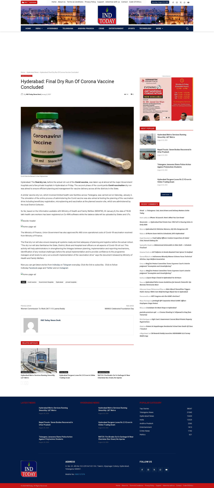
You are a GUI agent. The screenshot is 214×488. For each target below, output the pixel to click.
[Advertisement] (107, 50)
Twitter (49, 268)
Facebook (33, 268)
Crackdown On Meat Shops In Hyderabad (161, 308)
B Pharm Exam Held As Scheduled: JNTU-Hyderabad (165, 233)
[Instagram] (177, 2)
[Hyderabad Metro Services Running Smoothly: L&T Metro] (39, 360)
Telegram (67, 265)
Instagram (64, 268)
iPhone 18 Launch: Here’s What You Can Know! (167, 217)
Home (23, 72)
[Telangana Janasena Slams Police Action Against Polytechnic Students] (148, 169)
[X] (180, 2)
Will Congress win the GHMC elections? (165, 296)
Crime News (63, 372)
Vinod (142, 210)
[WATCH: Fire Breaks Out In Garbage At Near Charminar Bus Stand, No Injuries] (116, 360)
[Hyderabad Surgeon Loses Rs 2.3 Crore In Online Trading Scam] (77, 360)
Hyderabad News (33, 72)
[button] (52, 21)
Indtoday (56, 265)
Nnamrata (143, 222)
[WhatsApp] (184, 2)
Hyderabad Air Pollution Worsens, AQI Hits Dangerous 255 (167, 229)
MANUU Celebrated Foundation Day (119, 309)
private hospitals (71, 282)
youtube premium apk (148, 312)
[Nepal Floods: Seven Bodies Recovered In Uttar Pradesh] (148, 154)
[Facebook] (173, 2)
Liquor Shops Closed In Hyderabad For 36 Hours (163, 278)
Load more (165, 194)
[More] (65, 293)
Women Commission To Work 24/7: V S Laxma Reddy (43, 309)
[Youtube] (188, 2)
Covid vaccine (32, 282)
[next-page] (26, 383)
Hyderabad (59, 282)
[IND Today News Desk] (22, 94)
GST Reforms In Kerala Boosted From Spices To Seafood (172, 252)
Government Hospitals (46, 282)
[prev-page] (22, 383)
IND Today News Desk (33, 94)
